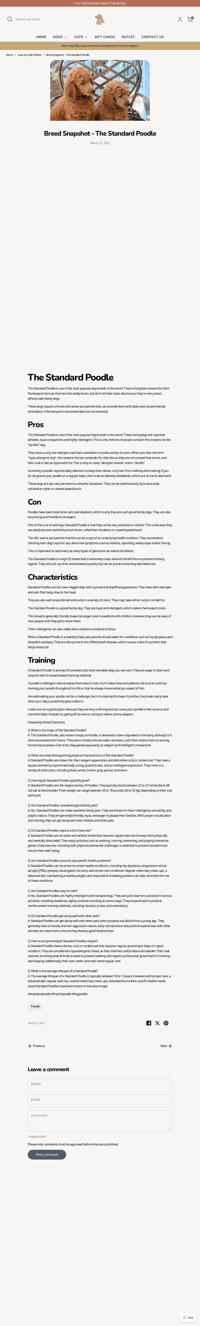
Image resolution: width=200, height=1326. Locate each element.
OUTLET (128, 37)
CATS (79, 37)
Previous (38, 1046)
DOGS (58, 37)
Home (9, 55)
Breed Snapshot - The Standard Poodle (67, 55)
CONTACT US (153, 37)
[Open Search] (10, 19)
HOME (41, 37)
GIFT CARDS (105, 37)
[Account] (180, 19)
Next (164, 1046)
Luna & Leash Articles (29, 55)
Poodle (35, 1006)
